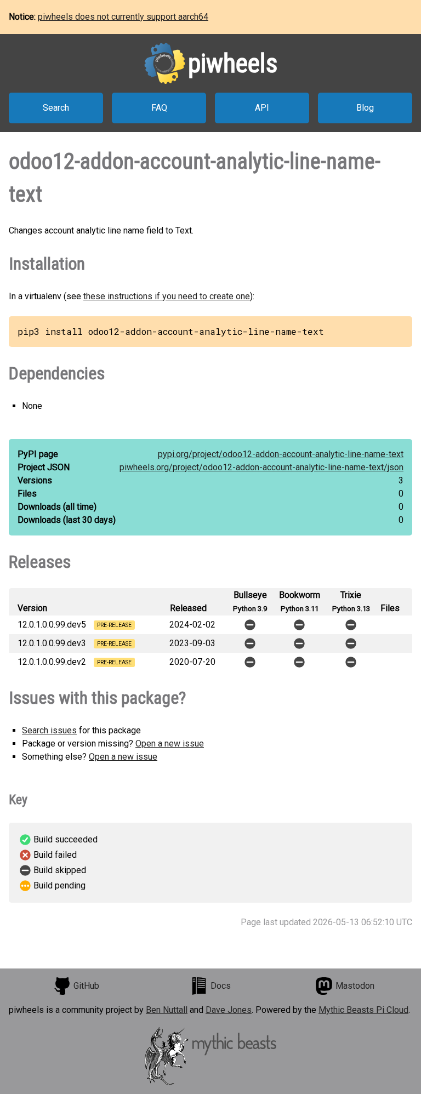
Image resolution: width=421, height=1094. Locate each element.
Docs (220, 986)
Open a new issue (169, 743)
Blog (365, 107)
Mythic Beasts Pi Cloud (363, 1010)
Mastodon (354, 986)
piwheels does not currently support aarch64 (123, 17)
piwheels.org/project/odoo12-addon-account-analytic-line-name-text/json (261, 467)
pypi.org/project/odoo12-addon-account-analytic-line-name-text (280, 454)
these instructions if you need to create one (166, 296)
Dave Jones (229, 1010)
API (262, 107)
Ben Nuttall (166, 1010)
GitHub (86, 986)
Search (56, 107)
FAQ (159, 107)
